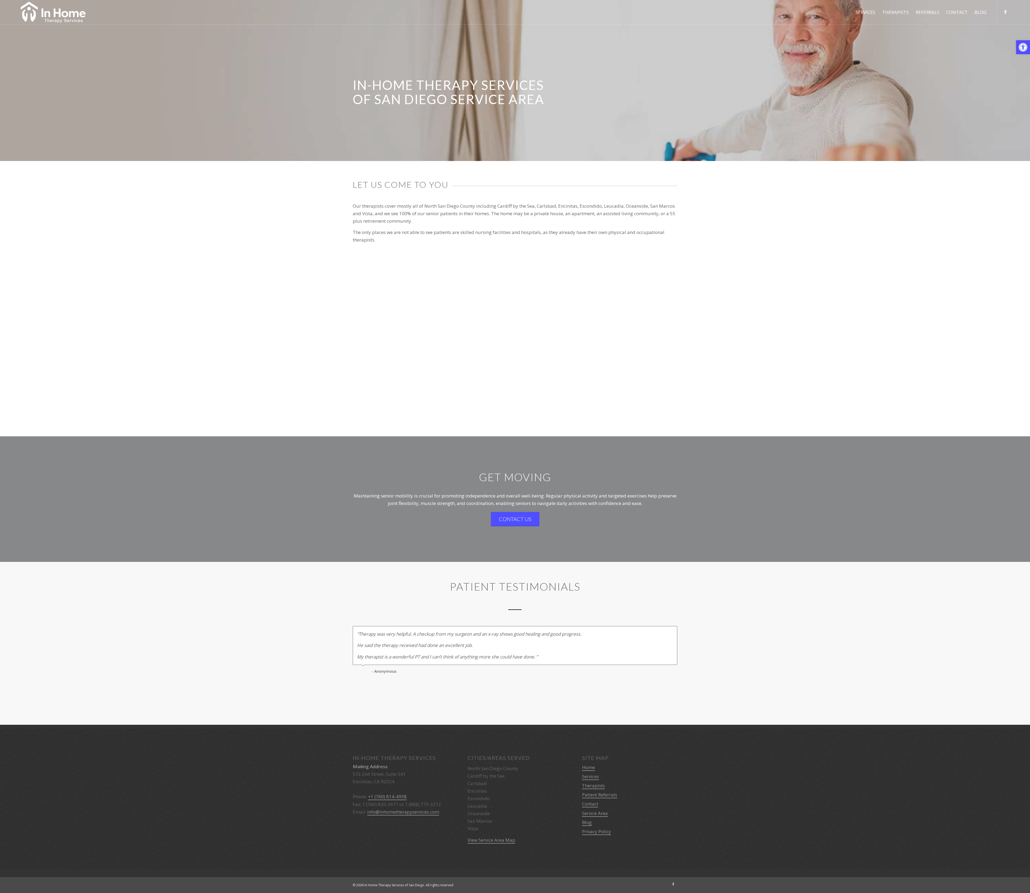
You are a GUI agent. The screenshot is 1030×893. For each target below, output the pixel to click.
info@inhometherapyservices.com (403, 812)
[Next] (672, 631)
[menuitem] (865, 12)
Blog (587, 822)
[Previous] (659, 631)
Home (588, 767)
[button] (1023, 47)
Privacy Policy (596, 831)
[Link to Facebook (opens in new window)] (1005, 12)
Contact (590, 804)
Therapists (593, 785)
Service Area (595, 813)
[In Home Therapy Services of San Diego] (53, 12)
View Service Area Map (491, 840)
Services (590, 776)
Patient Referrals (599, 795)
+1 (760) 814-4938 (387, 796)
